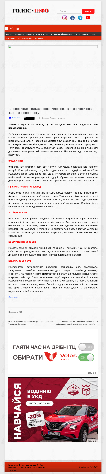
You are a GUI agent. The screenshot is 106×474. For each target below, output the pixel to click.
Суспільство (60, 118)
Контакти (39, 38)
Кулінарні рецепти (44, 34)
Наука (77, 34)
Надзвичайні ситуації (63, 34)
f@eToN (94, 467)
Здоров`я (30, 34)
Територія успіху (25, 38)
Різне (93, 34)
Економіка (19, 34)
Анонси (9, 34)
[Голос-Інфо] (30, 10)
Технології (10, 38)
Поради (85, 34)
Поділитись (16, 118)
